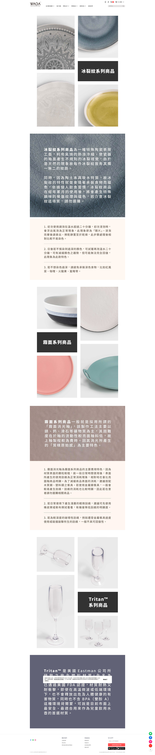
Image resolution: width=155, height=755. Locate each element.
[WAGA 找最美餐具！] (36, 4)
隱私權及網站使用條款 (67, 745)
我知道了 (105, 679)
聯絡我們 (87, 747)
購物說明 (87, 740)
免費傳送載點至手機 (116, 745)
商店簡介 (64, 742)
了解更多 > (46, 680)
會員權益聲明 (88, 745)
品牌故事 (64, 740)
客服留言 (87, 742)
